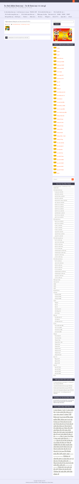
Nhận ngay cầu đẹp (42, 14)
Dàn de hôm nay (62, 442)
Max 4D (58, 85)
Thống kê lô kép (60, 125)
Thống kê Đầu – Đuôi (61, 136)
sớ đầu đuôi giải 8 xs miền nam (60, 271)
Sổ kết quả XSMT (60, 68)
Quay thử (63, 16)
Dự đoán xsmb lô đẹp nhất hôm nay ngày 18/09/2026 (62, 387)
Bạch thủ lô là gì (61, 424)
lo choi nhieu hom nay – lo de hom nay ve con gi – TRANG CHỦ (20, 12)
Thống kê (47, 16)
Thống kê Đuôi (60, 132)
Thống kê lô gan (60, 119)
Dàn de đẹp (60, 446)
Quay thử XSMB (60, 159)
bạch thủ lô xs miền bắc (59, 198)
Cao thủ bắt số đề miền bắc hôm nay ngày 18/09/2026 (62, 385)
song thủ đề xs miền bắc (59, 231)
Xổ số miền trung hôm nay (11, 14)
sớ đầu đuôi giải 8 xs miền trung (60, 250)
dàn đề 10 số (67, 448)
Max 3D (58, 81)
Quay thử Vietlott (60, 169)
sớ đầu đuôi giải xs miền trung (60, 252)
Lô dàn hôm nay (67, 458)
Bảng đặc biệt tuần (59, 432)
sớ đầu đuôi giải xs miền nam (60, 273)
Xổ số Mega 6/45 (58, 311)
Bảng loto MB (57, 363)
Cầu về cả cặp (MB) (61, 109)
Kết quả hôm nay (9, 16)
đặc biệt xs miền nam (58, 265)
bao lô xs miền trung (58, 240)
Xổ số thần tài (59, 98)
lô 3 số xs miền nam (58, 269)
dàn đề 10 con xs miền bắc (59, 210)
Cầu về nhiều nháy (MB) (62, 112)
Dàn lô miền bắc (58, 448)
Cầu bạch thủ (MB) (60, 102)
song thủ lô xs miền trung (59, 254)
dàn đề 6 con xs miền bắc (59, 206)
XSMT (68, 14)
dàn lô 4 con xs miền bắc (59, 217)
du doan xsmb (57, 436)
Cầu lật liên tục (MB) (61, 105)
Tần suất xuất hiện (60, 142)
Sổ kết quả (17, 16)
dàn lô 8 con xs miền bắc (59, 223)
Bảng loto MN (57, 360)
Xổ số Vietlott (57, 313)
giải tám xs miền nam (58, 267)
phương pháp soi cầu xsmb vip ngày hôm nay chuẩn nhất (18, 37)
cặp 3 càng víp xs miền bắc (59, 202)
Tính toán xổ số (52, 14)
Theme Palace (50, 482)
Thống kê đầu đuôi (60, 115)
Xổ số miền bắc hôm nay (44, 12)
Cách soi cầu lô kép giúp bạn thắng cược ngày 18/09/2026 (63, 390)
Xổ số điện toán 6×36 (58, 321)
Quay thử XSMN (60, 163)
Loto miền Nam (60, 152)
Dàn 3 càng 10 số (65, 436)
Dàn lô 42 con (68, 446)
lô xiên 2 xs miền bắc (58, 225)
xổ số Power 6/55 (60, 78)
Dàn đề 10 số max (58, 451)
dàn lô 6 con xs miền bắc (59, 221)
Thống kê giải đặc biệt (64, 469)
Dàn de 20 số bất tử (62, 440)
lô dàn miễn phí (63, 461)
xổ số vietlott (59, 71)
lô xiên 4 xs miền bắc (58, 229)
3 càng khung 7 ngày (59, 410)
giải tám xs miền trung (59, 246)
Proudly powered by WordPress (32, 482)
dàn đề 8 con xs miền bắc (59, 208)
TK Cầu (40, 16)
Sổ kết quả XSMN (60, 65)
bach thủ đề (63, 417)
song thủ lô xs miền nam (59, 275)
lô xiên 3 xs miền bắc (58, 227)
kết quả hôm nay (60, 58)
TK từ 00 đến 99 (60, 146)
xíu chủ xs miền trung (58, 256)
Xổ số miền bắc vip (58, 12)
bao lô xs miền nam (58, 260)
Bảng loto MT (57, 358)
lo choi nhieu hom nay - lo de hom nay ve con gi (21, 24)
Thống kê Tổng (60, 139)
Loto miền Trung (60, 156)
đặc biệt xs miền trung (59, 244)
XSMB (58, 14)
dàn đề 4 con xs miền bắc (59, 204)
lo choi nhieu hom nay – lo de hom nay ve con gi (25, 6)
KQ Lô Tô (55, 16)
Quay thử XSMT (60, 166)
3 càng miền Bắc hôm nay (63, 412)
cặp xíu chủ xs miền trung (59, 242)
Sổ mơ (70, 16)
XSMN (63, 14)
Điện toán (32, 16)
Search (57, 24)
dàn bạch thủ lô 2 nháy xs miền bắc (61, 200)
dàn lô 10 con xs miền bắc (59, 215)
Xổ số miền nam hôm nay (27, 14)
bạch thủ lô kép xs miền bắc (59, 196)
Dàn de (66, 438)
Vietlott (25, 16)
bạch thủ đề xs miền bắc (59, 194)
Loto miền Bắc (60, 149)
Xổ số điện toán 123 (61, 95)
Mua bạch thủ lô (58, 463)
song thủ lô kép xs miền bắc (59, 233)
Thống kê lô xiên (60, 122)
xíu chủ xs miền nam (58, 277)
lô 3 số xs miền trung (58, 248)
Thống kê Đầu (59, 129)
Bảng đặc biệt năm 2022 (63, 430)
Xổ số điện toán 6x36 (61, 92)
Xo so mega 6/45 (60, 75)
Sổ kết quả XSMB (60, 61)
